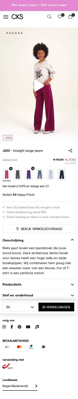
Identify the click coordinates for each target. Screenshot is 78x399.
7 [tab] (21, 33)
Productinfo (11, 284)
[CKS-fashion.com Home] (28, 16)
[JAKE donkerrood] (6, 175)
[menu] (6, 17)
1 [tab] (4, 33)
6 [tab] (19, 33)
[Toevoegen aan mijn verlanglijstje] (69, 33)
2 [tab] (7, 33)
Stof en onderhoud (17, 295)
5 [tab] (16, 33)
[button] (49, 16)
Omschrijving (13, 240)
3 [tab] (10, 33)
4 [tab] (13, 33)
